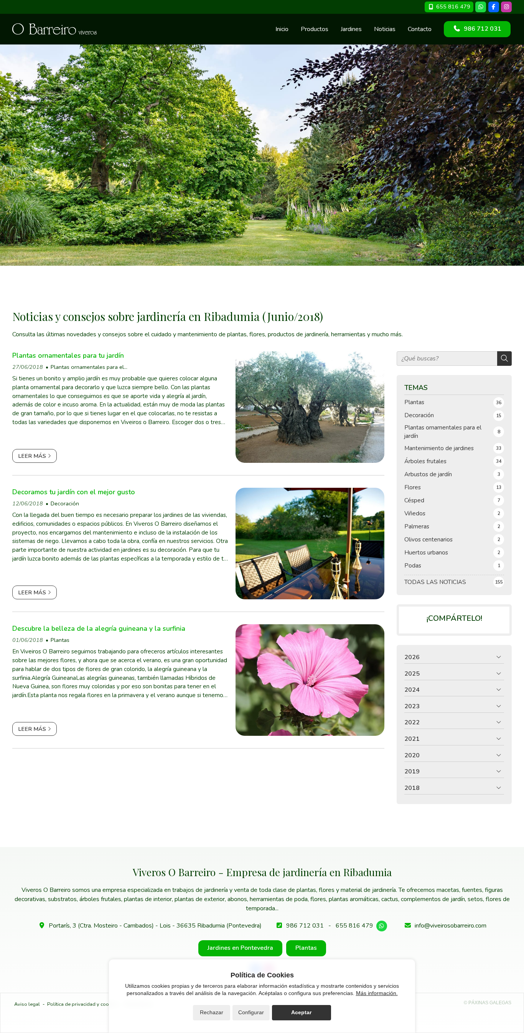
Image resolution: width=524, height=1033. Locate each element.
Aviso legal (27, 1004)
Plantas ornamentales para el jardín (85, 367)
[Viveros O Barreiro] (54, 29)
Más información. (377, 993)
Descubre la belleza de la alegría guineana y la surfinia (98, 628)
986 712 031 (305, 925)
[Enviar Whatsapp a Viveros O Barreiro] (480, 7)
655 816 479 (354, 925)
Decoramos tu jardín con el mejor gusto (73, 492)
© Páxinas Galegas (487, 1002)
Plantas (60, 640)
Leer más (32, 456)
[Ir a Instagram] (506, 7)
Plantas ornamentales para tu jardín (68, 355)
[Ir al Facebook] (493, 7)
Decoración (65, 503)
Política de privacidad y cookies (82, 1004)
